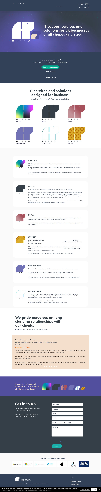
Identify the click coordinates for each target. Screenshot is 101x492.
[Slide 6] (56, 366)
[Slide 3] (49, 366)
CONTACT (59, 6)
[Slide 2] (46, 366)
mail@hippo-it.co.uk (26, 480)
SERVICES (84, 3)
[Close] (99, 489)
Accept (94, 489)
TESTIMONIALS (82, 4)
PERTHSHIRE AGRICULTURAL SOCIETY (29, 342)
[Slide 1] (44, 366)
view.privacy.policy (47, 490)
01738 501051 (84, 7)
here (34, 416)
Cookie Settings (85, 489)
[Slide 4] (51, 366)
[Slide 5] (54, 366)
